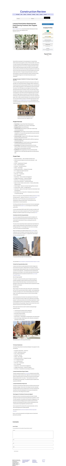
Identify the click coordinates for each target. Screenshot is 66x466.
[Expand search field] (49, 14)
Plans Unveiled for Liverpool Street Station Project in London (29, 261)
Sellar (14, 217)
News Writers (34, 461)
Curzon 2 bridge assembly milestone (24, 100)
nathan (19, 31)
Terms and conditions (25, 460)
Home (14, 28)
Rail (20, 28)
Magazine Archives (25, 461)
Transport (17, 28)
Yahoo (36, 212)
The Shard (33, 230)
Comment (14, 430)
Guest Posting (34, 460)
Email (13, 443)
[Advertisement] (33, 5)
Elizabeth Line (23, 205)
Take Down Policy (34, 462)
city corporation (27, 373)
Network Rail (37, 195)
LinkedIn (43, 461)
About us (23, 462)
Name (13, 439)
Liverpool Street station (33, 197)
